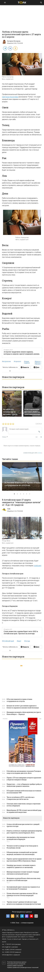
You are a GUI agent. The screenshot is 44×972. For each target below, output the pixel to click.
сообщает (37, 566)
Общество (10, 43)
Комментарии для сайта (32, 452)
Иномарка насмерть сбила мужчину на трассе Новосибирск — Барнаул (24, 713)
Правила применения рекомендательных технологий (22, 967)
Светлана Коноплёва (10, 97)
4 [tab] (24, 494)
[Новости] (24, 367)
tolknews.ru (10, 930)
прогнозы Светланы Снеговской (39, 363)
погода (27, 641)
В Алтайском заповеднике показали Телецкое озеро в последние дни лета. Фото (24, 772)
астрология (6, 361)
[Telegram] (5, 48)
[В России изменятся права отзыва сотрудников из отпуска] (22, 476)
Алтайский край (8, 641)
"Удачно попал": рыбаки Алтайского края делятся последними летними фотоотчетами (24, 903)
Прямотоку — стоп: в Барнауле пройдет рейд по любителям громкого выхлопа (24, 785)
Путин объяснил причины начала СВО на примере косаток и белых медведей (22, 894)
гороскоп (17, 361)
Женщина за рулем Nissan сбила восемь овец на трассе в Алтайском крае (23, 879)
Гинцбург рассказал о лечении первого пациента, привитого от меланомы (21, 866)
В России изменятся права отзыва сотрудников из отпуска (23, 484)
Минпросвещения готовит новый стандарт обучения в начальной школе (23, 873)
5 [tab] (27, 494)
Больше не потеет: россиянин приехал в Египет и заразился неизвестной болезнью (23, 707)
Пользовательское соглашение (16, 964)
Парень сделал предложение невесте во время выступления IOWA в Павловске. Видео (24, 860)
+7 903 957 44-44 (10, 944)
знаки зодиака (27, 362)
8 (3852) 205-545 (10, 949)
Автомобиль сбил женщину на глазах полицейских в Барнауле (21, 838)
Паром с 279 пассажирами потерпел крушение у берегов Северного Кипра (24, 779)
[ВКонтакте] (10, 48)
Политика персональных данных (16, 962)
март (19, 641)
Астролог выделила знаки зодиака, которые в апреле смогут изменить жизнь (21, 353)
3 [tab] (20, 494)
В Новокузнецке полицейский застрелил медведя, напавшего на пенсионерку (22, 853)
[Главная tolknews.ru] (22, 2)
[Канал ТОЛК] (36, 367)
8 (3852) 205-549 (10, 952)
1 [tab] (14, 494)
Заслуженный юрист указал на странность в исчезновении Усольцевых (23, 888)
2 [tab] (17, 494)
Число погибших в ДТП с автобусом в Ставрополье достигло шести (20, 798)
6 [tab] (30, 494)
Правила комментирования (15, 965)
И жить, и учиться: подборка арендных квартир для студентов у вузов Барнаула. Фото (24, 832)
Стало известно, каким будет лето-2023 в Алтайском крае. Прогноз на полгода (21, 632)
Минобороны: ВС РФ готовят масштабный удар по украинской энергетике (24, 811)
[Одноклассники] (15, 48)
